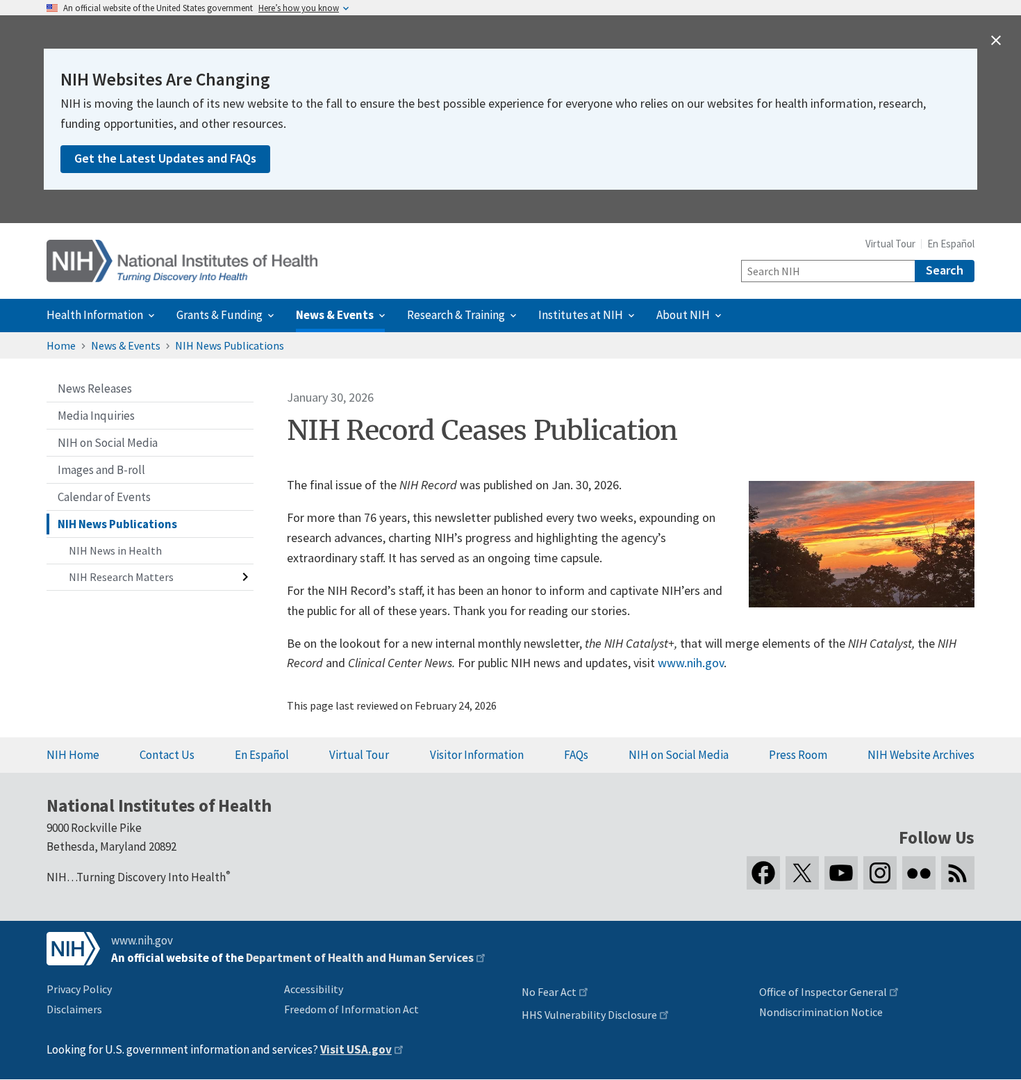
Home (61, 345)
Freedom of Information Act (351, 1009)
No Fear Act (549, 992)
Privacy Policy (79, 989)
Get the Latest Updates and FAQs (165, 158)
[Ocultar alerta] (996, 40)
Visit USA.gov (356, 1049)
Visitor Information (477, 754)
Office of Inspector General (823, 992)
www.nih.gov (691, 663)
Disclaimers (74, 1009)
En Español (950, 243)
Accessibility (313, 989)
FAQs (576, 754)
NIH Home (73, 754)
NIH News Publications (229, 345)
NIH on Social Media (679, 754)
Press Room (798, 754)
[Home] (182, 261)
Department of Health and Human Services (360, 957)
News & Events (125, 345)
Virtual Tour (890, 243)
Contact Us (167, 754)
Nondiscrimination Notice (821, 1012)
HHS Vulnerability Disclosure (589, 1015)
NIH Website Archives (921, 754)
